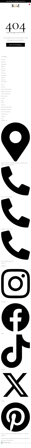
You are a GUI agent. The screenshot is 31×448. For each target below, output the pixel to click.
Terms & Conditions (5, 93)
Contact (3, 98)
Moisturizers (3, 64)
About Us (3, 87)
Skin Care (3, 62)
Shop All (3, 59)
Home (2, 84)
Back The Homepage (15, 45)
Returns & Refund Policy (6, 89)
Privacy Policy (4, 96)
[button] (28, 5)
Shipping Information (6, 91)
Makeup (3, 66)
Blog (2, 100)
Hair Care (3, 69)
